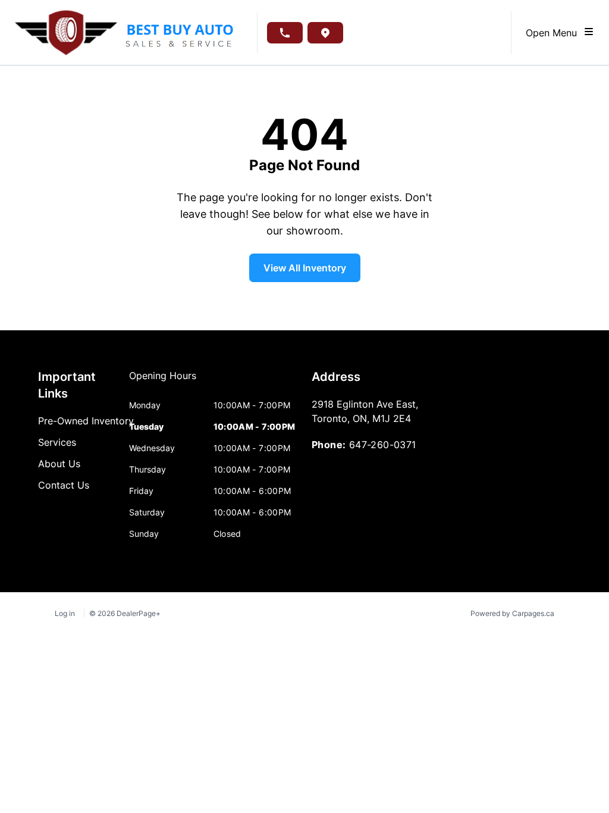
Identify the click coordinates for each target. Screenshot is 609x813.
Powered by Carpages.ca (512, 613)
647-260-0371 (382, 445)
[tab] (162, 381)
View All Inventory (304, 268)
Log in (65, 613)
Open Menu (554, 33)
